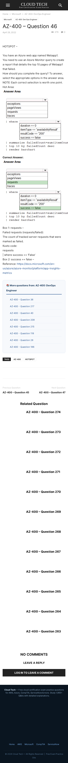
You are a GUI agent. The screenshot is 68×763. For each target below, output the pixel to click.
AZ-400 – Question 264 (43, 611)
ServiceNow (53, 744)
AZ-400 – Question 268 (43, 531)
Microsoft (16, 14)
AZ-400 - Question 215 (22, 326)
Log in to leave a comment (34, 672)
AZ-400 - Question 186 (22, 347)
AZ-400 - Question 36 (21, 299)
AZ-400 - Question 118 (22, 333)
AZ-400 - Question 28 (21, 340)
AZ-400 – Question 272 (43, 452)
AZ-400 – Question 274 (43, 412)
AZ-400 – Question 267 (43, 551)
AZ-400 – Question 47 (52, 392)
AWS (19, 744)
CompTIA (40, 744)
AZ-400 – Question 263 (43, 631)
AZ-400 (17, 359)
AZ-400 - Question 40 (21, 313)
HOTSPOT (30, 359)
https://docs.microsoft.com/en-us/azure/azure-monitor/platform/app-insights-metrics (32, 268)
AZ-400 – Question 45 (16, 392)
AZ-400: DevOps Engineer (38, 14)
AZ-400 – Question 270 (43, 492)
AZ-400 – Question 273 (43, 432)
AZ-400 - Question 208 (22, 320)
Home (5, 14)
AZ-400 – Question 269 (43, 511)
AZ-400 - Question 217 (22, 306)
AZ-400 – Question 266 (43, 571)
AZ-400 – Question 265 (43, 591)
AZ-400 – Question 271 (43, 472)
